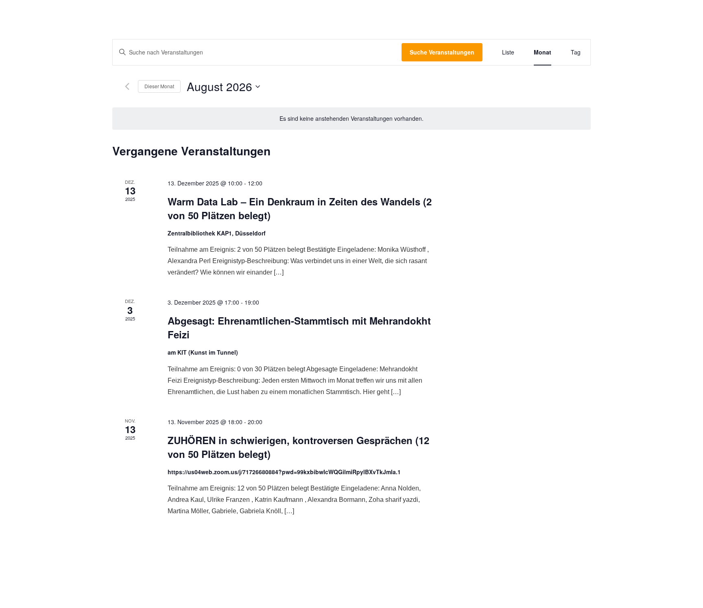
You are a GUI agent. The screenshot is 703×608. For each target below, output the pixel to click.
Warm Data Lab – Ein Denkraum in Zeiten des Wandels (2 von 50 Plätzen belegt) (300, 208)
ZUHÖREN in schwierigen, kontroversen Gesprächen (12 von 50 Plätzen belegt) (298, 447)
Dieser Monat (159, 86)
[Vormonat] (127, 87)
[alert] (351, 118)
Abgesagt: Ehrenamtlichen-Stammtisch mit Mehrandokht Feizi (299, 327)
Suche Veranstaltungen (442, 52)
